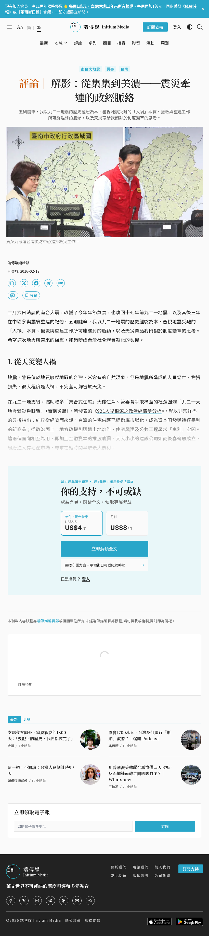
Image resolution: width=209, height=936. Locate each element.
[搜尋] (198, 27)
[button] (58, 43)
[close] (203, 9)
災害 (110, 69)
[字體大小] (20, 27)
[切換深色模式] (187, 27)
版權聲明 (141, 875)
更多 (27, 719)
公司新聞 (162, 875)
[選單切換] (66, 43)
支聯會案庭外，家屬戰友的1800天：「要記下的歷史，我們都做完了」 (41, 735)
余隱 (11, 745)
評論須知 (25, 684)
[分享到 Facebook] (36, 283)
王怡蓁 (114, 786)
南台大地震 (90, 69)
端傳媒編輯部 (48, 620)
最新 (14, 719)
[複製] (12, 283)
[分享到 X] (24, 283)
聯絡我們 (141, 867)
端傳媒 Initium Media (40, 920)
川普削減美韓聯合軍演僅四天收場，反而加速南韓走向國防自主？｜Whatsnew (141, 773)
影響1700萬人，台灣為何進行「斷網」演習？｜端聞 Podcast (140, 735)
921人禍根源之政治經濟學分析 (129, 410)
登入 (86, 579)
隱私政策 (73, 920)
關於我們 (119, 867)
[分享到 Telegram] (48, 283)
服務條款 (93, 920)
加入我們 (162, 867)
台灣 (124, 69)
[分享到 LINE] (61, 283)
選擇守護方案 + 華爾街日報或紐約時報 (95, 565)
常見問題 (119, 875)
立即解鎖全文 (104, 548)
